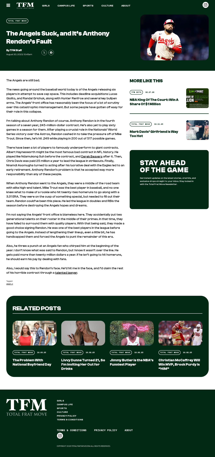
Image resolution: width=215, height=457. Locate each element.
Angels (9, 284)
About (125, 5)
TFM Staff (16, 50)
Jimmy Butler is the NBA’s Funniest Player (131, 362)
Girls (46, 5)
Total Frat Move (17, 20)
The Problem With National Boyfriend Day (32, 362)
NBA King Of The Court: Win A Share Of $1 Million (154, 102)
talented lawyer (66, 272)
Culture (107, 5)
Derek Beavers (91, 156)
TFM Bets (136, 92)
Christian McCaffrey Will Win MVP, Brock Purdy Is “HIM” (179, 364)
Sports (88, 5)
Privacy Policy (66, 416)
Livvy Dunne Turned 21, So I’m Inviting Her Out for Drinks (83, 364)
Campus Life (66, 5)
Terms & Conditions (70, 419)
